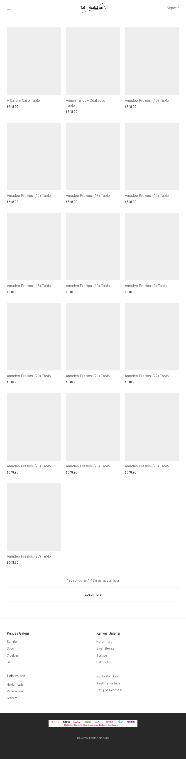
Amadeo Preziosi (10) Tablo (147, 100)
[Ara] (162, 8)
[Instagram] (93, 749)
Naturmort (104, 641)
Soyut (11, 648)
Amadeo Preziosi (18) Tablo (29, 286)
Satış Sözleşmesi (109, 690)
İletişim (12, 698)
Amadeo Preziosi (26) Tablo (147, 466)
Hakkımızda (15, 684)
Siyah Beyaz (105, 648)
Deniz (11, 662)
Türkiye (101, 655)
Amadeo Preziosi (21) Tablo (88, 376)
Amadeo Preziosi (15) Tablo (147, 195)
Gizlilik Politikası (107, 676)
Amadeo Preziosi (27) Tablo (29, 556)
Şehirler (12, 641)
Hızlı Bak (40, 107)
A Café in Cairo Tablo (23, 100)
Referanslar (15, 691)
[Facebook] (85, 749)
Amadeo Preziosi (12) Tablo (29, 195)
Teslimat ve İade (108, 683)
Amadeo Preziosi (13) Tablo (88, 195)
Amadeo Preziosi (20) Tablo (29, 376)
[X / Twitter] (100, 749)
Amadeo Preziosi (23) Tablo (29, 466)
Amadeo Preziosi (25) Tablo (88, 466)
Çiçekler (12, 655)
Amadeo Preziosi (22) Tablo (147, 376)
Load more (93, 594)
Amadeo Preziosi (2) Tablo (146, 286)
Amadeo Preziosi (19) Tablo (88, 286)
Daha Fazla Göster (18, 107)
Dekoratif (103, 662)
